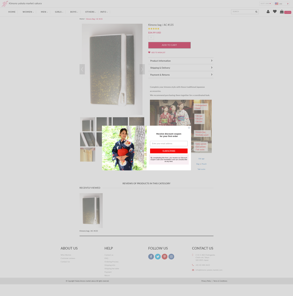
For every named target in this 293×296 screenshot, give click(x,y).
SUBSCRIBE (168, 151)
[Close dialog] (189, 128)
